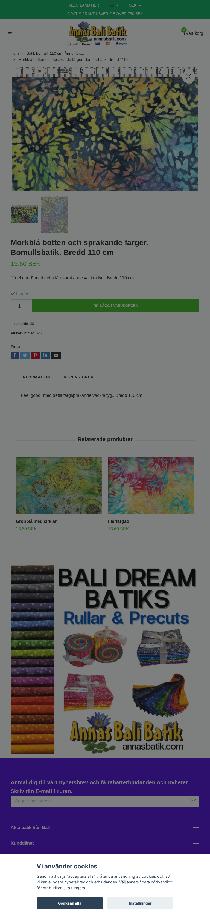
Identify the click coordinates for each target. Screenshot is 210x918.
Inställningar (140, 903)
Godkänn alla (69, 903)
